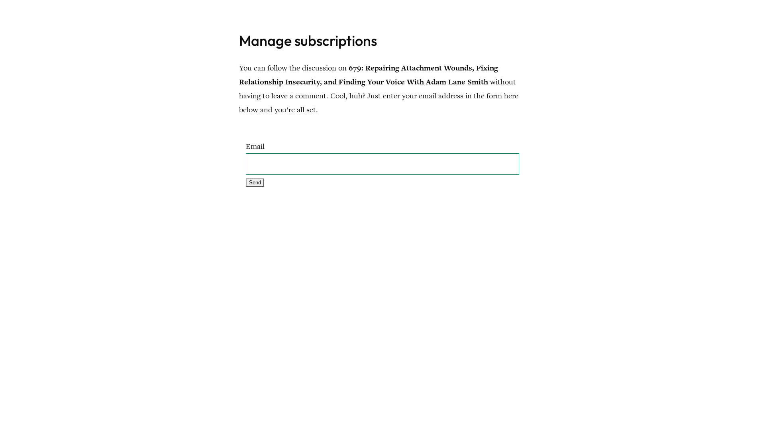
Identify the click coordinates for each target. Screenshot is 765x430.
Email (255, 146)
